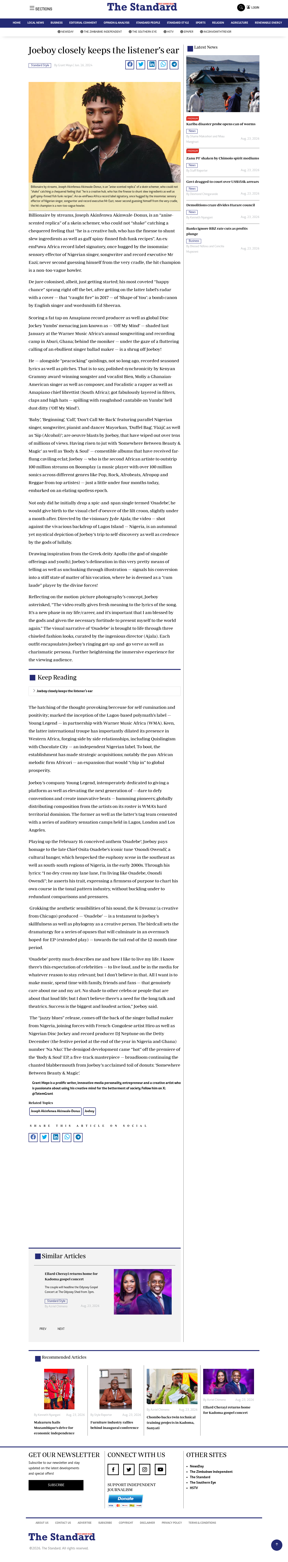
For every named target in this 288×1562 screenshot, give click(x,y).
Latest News (206, 47)
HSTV (170, 32)
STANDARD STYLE (178, 23)
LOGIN (254, 7)
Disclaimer (147, 1523)
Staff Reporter (199, 170)
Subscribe (105, 1523)
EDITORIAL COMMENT (83, 23)
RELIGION (218, 23)
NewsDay (67, 32)
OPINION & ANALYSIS (116, 23)
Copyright (126, 1523)
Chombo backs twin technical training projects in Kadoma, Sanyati (171, 1422)
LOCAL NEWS (35, 23)
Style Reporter (103, 1415)
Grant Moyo (65, 65)
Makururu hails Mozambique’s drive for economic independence (54, 1427)
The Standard (200, 1477)
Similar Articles (64, 1256)
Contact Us (63, 1523)
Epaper (188, 32)
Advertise (85, 1523)
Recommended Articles (64, 1357)
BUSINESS (57, 23)
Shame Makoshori (201, 136)
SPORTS (200, 23)
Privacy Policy (172, 1523)
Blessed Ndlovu (199, 246)
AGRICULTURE (239, 23)
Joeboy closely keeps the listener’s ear (65, 691)
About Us (42, 1523)
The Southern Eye (144, 32)
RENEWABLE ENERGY (268, 23)
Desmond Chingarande (204, 194)
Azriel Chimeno (58, 1306)
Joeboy (89, 1111)
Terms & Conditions (202, 1523)
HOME (17, 23)
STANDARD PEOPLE (148, 23)
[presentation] (43, 1330)
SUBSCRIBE (56, 1485)
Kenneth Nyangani (201, 217)
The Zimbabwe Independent (103, 32)
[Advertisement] (105, 1202)
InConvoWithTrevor (217, 32)
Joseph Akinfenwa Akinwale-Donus (55, 1111)
